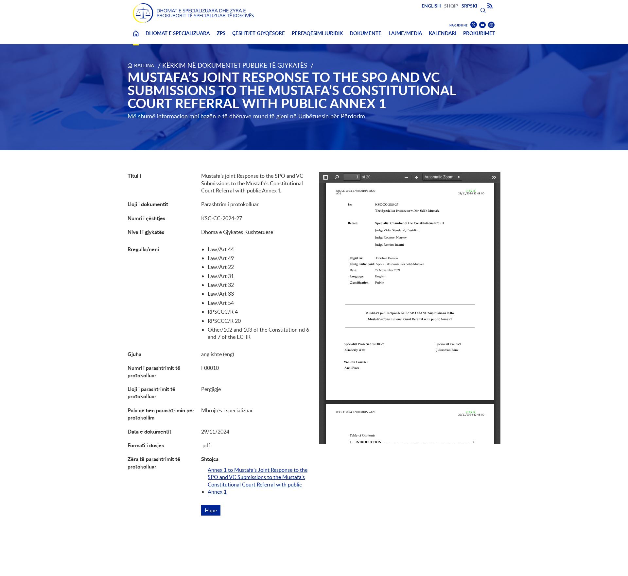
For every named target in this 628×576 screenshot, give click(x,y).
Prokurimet (479, 33)
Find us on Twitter (473, 24)
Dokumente (365, 33)
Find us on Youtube (482, 25)
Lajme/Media (405, 33)
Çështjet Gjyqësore (258, 33)
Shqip (451, 6)
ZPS (221, 33)
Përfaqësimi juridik (317, 33)
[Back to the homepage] (193, 13)
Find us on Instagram (491, 25)
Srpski (469, 6)
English (431, 6)
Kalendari (442, 33)
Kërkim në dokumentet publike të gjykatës (234, 65)
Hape (212, 510)
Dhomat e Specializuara (178, 33)
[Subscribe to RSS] (490, 6)
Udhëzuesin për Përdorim (331, 116)
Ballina (136, 37)
